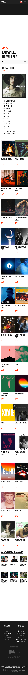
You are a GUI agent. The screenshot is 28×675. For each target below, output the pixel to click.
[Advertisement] (14, 29)
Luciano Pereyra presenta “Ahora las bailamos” (4, 564)
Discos (3, 61)
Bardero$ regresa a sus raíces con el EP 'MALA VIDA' (23, 564)
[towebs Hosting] (14, 647)
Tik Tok (22, 637)
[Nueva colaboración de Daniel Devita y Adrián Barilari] (4, 575)
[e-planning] (14, 657)
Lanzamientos (7, 637)
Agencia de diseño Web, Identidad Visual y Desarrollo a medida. (16, 670)
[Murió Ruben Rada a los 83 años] (14, 559)
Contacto (22, 642)
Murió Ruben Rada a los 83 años (13, 563)
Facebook (22, 635)
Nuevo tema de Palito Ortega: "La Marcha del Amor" (13, 580)
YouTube (22, 631)
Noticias (7, 635)
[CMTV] (3, 2)
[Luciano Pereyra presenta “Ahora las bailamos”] (4, 559)
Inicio (7, 631)
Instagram (22, 633)
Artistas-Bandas (7, 633)
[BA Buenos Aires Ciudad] (14, 652)
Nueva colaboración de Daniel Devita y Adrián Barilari (4, 581)
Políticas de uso (19, 667)
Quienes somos (22, 639)
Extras (7, 639)
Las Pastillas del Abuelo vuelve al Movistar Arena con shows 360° (23, 581)
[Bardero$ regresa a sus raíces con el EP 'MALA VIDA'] (23, 559)
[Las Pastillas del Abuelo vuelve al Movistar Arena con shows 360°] (23, 575)
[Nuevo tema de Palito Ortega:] (14, 575)
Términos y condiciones (10, 667)
